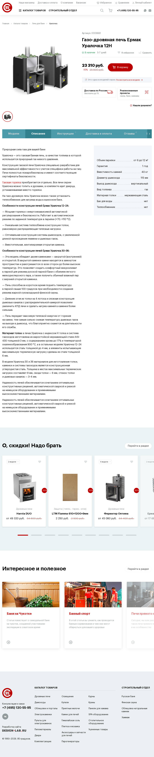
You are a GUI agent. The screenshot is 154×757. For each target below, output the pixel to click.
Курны (92, 697)
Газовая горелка (11, 182)
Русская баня (128, 697)
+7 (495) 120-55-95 (16, 707)
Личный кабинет (143, 3)
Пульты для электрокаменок (43, 722)
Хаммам (125, 718)
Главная (5, 23)
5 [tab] (77, 535)
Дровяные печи (42, 697)
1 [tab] (23, 535)
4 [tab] (63, 535)
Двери (38, 736)
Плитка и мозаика (71, 727)
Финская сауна (129, 703)
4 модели (104, 462)
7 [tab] (104, 535)
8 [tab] (117, 535)
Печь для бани (38, 23)
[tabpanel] (24, 491)
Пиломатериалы (43, 730)
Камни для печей (70, 715)
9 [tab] (131, 535)
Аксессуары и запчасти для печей (74, 734)
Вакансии (81, 3)
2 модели (12, 462)
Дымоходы (40, 703)
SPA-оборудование (98, 715)
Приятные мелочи (71, 709)
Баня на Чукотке (19, 613)
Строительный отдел (63, 10)
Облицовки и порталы (46, 709)
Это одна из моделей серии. (114, 80)
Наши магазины (26, 3)
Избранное (106, 3)
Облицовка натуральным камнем (134, 710)
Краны (92, 703)
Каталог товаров (34, 10)
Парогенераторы (70, 742)
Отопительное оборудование (96, 722)
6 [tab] (90, 535)
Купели (65, 703)
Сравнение (123, 3)
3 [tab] (50, 535)
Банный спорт (79, 613)
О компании (67, 3)
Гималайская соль (71, 721)
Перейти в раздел (138, 446)
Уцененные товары (98, 730)
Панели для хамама (98, 709)
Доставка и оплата (47, 3)
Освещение (68, 697)
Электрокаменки (43, 715)
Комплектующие (43, 742)
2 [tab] (36, 535)
